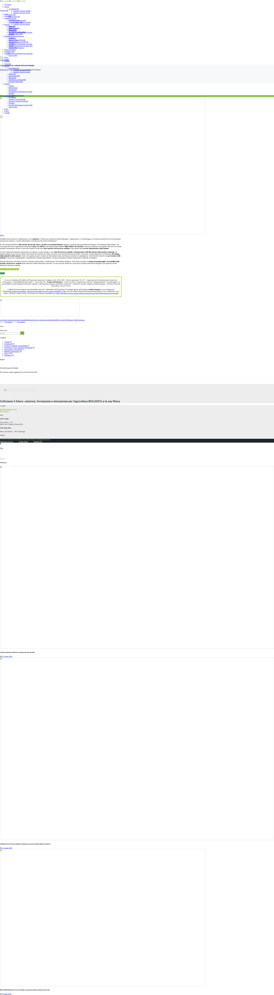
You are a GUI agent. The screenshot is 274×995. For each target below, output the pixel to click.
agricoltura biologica (7, 320)
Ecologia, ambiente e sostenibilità (15, 346)
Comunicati (8, 344)
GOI (65, 320)
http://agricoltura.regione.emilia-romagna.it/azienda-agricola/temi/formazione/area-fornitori (87, 293)
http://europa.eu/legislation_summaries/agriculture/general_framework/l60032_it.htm (37, 291)
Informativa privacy (6, 442)
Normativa (7, 355)
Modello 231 (38, 442)
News (6, 70)
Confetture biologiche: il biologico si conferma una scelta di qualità (17, 652)
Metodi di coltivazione (11, 351)
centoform (49, 320)
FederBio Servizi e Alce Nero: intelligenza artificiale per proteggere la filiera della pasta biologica (25, 843)
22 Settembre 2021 (7, 96)
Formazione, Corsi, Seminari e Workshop (18, 348)
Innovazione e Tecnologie (13, 349)
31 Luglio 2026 (6, 656)
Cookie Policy (23, 442)
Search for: (3, 330)
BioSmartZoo (30, 320)
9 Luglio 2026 (6, 994)
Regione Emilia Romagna (76, 320)
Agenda (7, 342)
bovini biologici (40, 320)
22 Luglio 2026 (6, 848)
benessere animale (20, 320)
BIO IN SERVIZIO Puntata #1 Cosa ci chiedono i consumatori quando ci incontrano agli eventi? (25, 989)
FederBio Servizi (58, 320)
